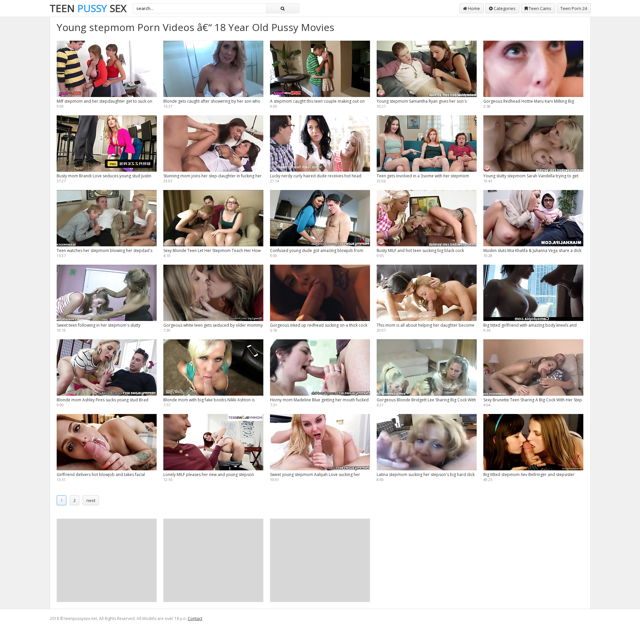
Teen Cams (539, 8)
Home (473, 8)
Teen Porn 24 (573, 8)
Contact (195, 618)
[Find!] (282, 8)
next (90, 500)
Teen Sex (88, 8)
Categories (504, 8)
